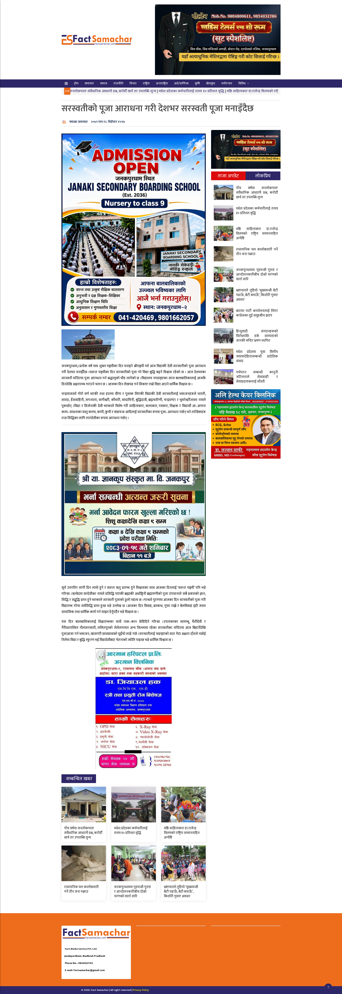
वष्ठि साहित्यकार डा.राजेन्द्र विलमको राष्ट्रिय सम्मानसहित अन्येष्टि (228, 91)
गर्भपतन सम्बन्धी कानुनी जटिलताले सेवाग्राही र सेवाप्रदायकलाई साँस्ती (257, 377)
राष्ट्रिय (146, 83)
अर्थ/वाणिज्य (181, 83)
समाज (103, 83)
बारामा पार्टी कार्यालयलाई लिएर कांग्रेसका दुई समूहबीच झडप (257, 313)
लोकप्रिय (263, 176)
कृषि (197, 83)
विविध (242, 83)
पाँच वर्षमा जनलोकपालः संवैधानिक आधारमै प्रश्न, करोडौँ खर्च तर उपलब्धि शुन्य (83, 833)
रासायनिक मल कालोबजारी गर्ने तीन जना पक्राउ (81, 889)
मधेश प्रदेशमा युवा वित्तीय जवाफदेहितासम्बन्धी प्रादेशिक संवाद (257, 356)
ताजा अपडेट (228, 176)
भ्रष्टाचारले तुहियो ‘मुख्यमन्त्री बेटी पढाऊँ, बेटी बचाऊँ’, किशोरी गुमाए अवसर (181, 891)
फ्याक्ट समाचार (78, 122)
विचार (133, 83)
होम (76, 83)
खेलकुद (210, 83)
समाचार (89, 83)
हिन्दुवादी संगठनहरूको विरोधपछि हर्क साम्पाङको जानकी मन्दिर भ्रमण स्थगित (257, 336)
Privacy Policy (141, 990)
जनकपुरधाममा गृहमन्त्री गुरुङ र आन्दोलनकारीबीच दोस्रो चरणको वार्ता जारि (132, 891)
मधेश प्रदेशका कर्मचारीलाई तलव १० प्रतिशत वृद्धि (152, 91)
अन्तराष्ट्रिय (162, 83)
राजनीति (118, 83)
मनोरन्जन (226, 83)
